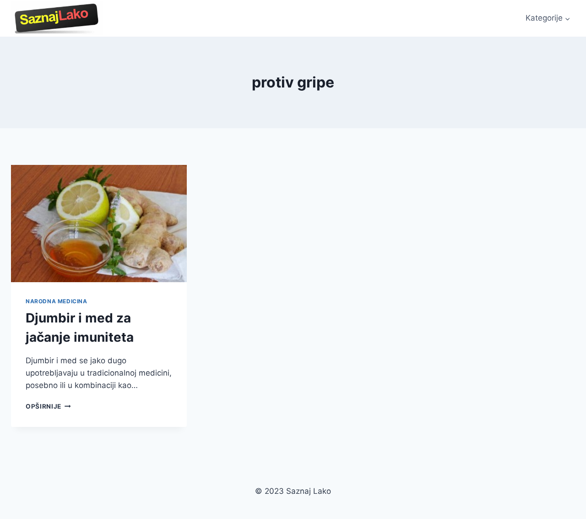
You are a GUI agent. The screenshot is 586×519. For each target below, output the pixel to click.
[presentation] (99, 223)
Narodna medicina (56, 301)
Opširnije (48, 406)
